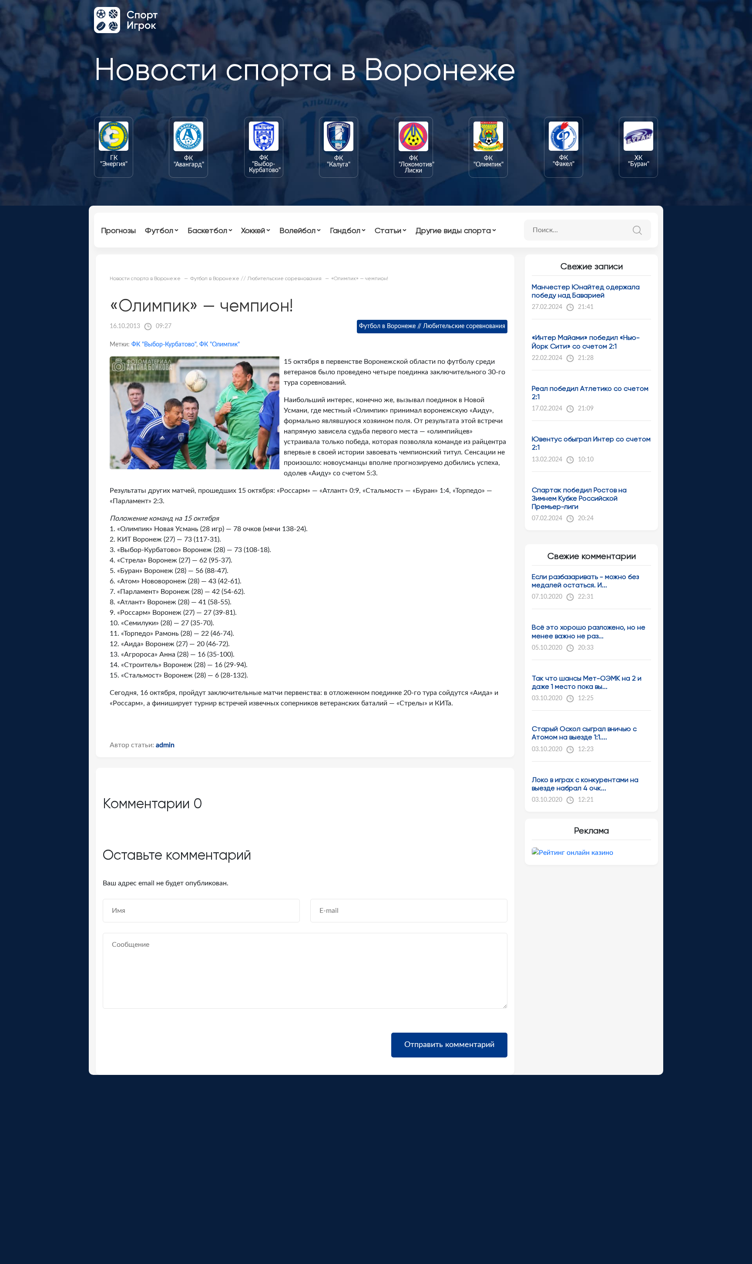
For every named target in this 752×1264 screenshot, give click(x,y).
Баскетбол (207, 230)
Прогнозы (118, 230)
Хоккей (253, 230)
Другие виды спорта (453, 230)
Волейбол (297, 230)
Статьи (388, 230)
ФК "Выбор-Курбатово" (163, 345)
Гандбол (345, 230)
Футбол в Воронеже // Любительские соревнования (432, 326)
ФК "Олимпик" (219, 345)
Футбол (159, 230)
